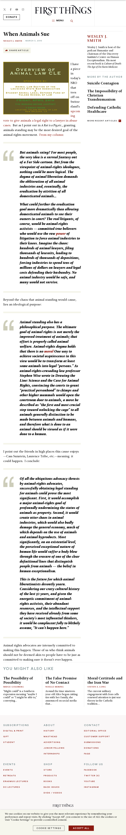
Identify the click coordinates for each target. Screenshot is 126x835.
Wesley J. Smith (12, 41)
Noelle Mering (54, 686)
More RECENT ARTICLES (102, 121)
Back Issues (52, 787)
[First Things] (63, 10)
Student (9, 742)
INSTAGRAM (91, 787)
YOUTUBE (89, 781)
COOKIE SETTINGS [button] (48, 828)
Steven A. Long (96, 686)
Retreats (9, 776)
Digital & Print (13, 731)
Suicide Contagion (103, 83)
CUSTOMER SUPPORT (97, 736)
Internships (52, 754)
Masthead (50, 736)
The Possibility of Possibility (18, 680)
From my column (51, 135)
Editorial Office (95, 731)
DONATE (11, 17)
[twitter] (4, 9)
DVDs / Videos (53, 793)
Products (50, 776)
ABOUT (49, 725)
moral (48, 351)
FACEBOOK (90, 770)
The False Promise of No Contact (61, 680)
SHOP (48, 764)
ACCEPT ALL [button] (81, 828)
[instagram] (23, 9)
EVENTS (9, 764)
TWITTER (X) (92, 776)
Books (48, 781)
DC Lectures (11, 787)
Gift (6, 736)
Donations (91, 748)
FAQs (87, 754)
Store (48, 770)
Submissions (92, 742)
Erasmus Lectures (15, 781)
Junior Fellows (54, 748)
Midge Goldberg (13, 686)
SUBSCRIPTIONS (16, 725)
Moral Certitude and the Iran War (105, 680)
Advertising (52, 742)
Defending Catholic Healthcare (104, 109)
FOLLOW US (93, 764)
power (61, 233)
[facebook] (11, 9)
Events (8, 770)
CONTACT (92, 725)
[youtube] (16, 9)
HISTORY (49, 731)
